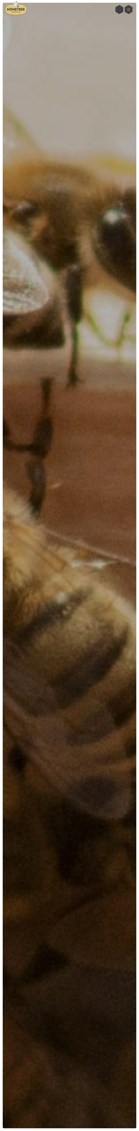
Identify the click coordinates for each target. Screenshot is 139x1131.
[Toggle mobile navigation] (129, 10)
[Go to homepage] (15, 9)
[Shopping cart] (119, 10)
